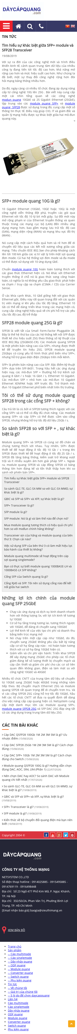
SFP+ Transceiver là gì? (19, 505)
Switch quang (17, 1025)
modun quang (11, 100)
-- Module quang (19, 969)
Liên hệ (13, 999)
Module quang (17, 1018)
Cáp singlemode (18, 1007)
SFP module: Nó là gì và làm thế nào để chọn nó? (36, 518)
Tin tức (12, 984)
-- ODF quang (16, 965)
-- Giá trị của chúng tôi (23, 992)
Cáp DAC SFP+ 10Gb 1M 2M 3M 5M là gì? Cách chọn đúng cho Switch (37, 757)
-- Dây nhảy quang (20, 961)
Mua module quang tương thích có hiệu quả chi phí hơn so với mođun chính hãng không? (38, 527)
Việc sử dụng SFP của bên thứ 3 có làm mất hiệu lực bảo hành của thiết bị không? (38, 547)
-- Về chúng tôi (17, 988)
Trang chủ (14, 946)
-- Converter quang (20, 973)
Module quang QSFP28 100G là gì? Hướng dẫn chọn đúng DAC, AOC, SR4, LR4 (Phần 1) (37, 767)
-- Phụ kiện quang (19, 980)
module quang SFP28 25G (19, 709)
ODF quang (15, 1014)
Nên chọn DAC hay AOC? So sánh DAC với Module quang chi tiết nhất (35, 778)
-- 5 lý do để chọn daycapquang (29, 995)
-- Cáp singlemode (20, 958)
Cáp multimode (18, 1003)
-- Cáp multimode (19, 954)
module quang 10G (25, 269)
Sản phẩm (14, 950)
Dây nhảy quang (18, 1010)
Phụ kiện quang (18, 1029)
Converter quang (19, 1022)
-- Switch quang (18, 976)
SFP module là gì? (15, 512)
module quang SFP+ (44, 103)
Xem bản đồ (16, 930)
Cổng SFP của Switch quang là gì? (26, 576)
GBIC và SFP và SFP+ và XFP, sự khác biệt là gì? (34, 499)
